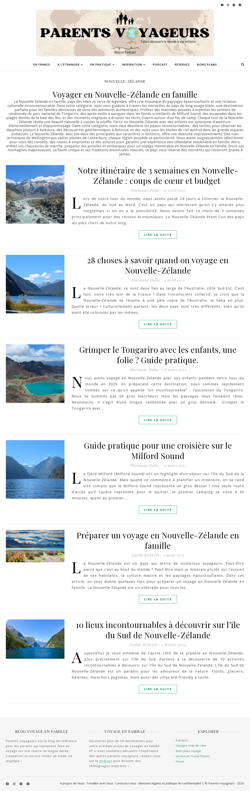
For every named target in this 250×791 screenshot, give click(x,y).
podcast (105, 761)
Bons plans (207, 64)
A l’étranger (68, 64)
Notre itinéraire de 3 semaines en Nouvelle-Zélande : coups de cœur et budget (157, 175)
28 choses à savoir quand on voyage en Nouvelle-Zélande (158, 265)
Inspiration (132, 64)
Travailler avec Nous (99, 783)
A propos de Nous (72, 783)
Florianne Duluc (145, 190)
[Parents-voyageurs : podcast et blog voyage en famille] (125, 33)
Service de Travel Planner (191, 756)
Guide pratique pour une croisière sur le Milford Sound (158, 450)
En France (41, 64)
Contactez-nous (126, 783)
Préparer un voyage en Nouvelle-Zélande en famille (158, 540)
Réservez (182, 64)
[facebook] (222, 5)
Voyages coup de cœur (189, 745)
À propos (180, 740)
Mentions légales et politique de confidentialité (169, 783)
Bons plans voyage (187, 751)
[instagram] (228, 5)
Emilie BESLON (145, 555)
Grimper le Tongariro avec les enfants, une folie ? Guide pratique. (158, 354)
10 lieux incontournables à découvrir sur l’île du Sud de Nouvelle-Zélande (158, 629)
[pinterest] (234, 5)
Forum (178, 761)
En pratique (100, 64)
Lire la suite (158, 234)
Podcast (160, 64)
